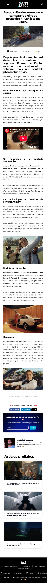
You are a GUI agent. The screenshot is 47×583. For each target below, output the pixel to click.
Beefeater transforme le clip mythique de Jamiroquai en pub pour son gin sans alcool (23, 514)
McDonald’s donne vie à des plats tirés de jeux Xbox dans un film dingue (23, 483)
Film (38, 51)
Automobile (17, 396)
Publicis (31, 396)
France (26, 396)
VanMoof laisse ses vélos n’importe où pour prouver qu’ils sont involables (23, 544)
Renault (36, 396)
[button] (8, 4)
